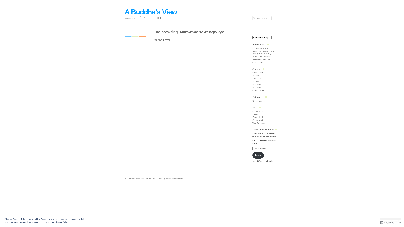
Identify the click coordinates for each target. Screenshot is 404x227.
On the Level (162, 40)
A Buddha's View (151, 12)
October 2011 (258, 91)
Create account (259, 111)
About (157, 18)
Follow (258, 155)
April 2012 (256, 79)
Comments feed (259, 120)
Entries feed (257, 117)
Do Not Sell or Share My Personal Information (164, 179)
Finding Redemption (261, 48)
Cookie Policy (62, 222)
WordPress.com (259, 123)
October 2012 (258, 73)
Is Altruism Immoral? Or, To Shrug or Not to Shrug (263, 52)
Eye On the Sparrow (261, 59)
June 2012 (257, 76)
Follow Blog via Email (263, 129)
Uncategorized (258, 101)
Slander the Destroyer (261, 56)
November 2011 (259, 88)
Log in (255, 114)
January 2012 (258, 82)
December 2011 (259, 85)
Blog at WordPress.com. (135, 179)
